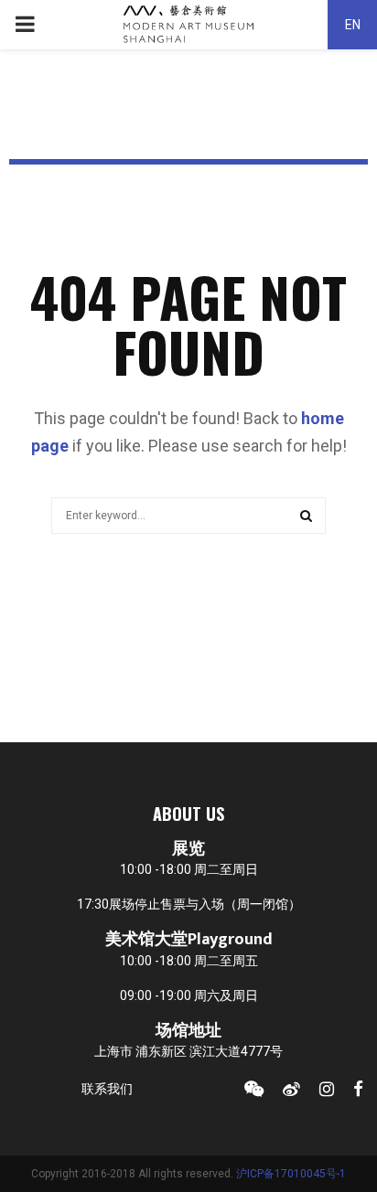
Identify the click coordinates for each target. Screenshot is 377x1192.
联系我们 (107, 1088)
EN (353, 24)
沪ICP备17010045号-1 (291, 1173)
